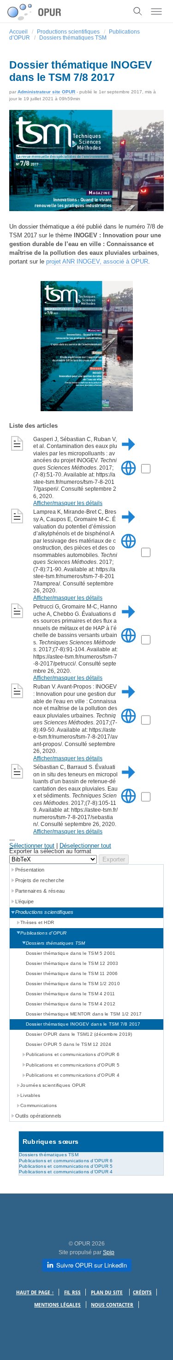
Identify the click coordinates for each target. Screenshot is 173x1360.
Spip (108, 1252)
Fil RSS (72, 1293)
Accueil (18, 32)
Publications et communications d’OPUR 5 (66, 1166)
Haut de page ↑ (35, 1293)
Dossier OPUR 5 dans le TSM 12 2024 (69, 1044)
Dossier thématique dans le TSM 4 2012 (71, 1003)
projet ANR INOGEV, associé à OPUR (97, 261)
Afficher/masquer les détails (67, 503)
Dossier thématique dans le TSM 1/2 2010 (73, 983)
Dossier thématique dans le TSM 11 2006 (72, 973)
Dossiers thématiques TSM (73, 37)
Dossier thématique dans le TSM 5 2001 (71, 953)
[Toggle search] (138, 11)
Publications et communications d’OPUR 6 (66, 1160)
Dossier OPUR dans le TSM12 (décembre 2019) (79, 1034)
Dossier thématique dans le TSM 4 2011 (70, 993)
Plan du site (107, 1293)
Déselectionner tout (85, 845)
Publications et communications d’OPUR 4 (66, 1171)
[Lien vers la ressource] (128, 480)
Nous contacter (112, 1305)
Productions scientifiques (68, 32)
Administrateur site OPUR (46, 91)
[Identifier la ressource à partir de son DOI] (128, 456)
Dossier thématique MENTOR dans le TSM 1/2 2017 (84, 1013)
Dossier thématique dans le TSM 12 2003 (72, 963)
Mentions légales (57, 1305)
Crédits (142, 1293)
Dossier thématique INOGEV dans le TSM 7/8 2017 (83, 1024)
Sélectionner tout (31, 845)
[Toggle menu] (156, 11)
